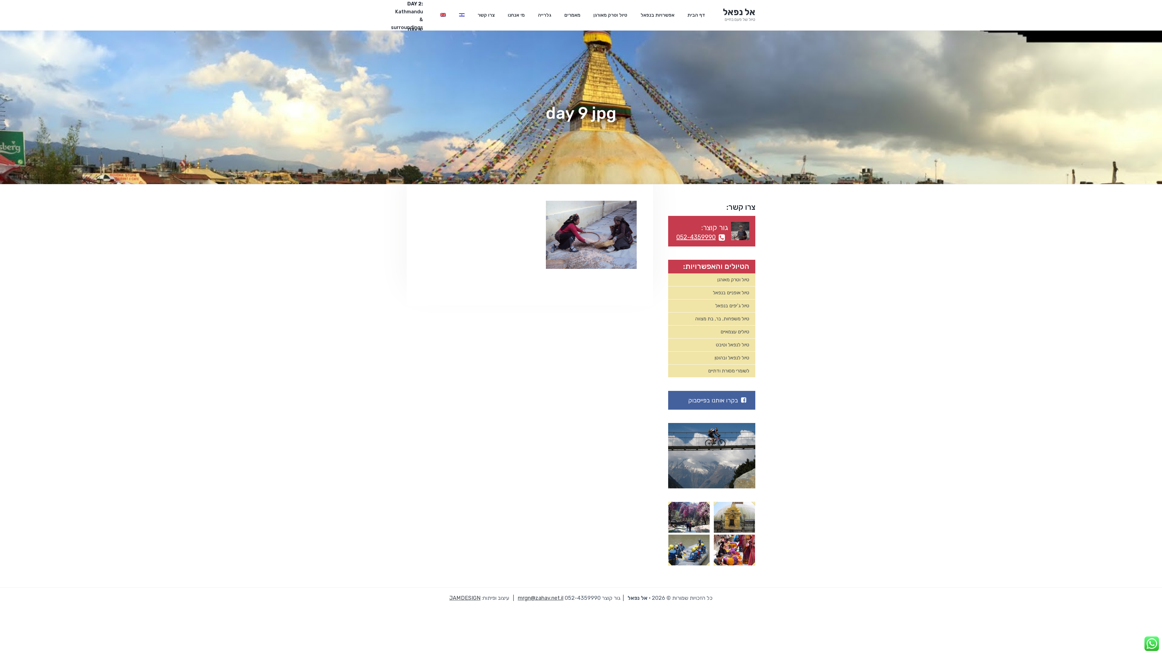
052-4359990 (696, 237)
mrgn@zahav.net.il (540, 598)
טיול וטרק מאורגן (733, 279)
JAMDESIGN (465, 598)
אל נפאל (739, 12)
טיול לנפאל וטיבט (732, 345)
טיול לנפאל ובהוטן (731, 358)
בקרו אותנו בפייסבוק (713, 400)
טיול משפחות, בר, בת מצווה (722, 319)
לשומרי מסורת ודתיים (728, 371)
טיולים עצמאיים (735, 332)
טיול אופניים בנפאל (731, 293)
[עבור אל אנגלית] (443, 15)
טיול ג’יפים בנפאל (732, 306)
